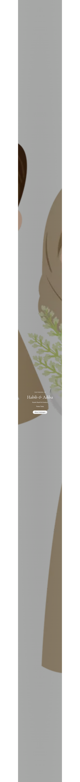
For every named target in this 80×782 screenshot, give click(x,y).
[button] (40, 412)
